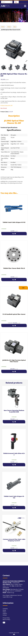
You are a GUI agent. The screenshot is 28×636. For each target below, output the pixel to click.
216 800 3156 (18, 586)
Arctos (17, 632)
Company (5, 608)
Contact (5, 615)
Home (2, 26)
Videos (4, 612)
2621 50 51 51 (11, 591)
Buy (15, 26)
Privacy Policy (6, 618)
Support (5, 613)
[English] (16, 2)
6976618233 (6, 587)
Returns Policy (6, 619)
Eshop (9, 26)
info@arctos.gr (10, 592)
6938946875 (18, 591)
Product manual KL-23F (6, 105)
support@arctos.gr (7, 597)
